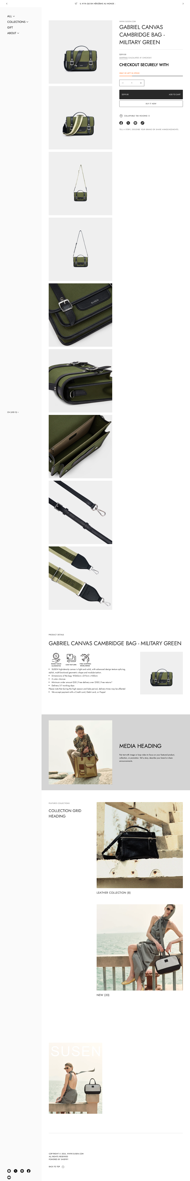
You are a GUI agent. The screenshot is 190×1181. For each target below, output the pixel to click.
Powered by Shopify (58, 1159)
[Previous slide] (7, 3)
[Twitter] (15, 1171)
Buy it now (151, 103)
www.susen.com (127, 21)
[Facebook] (28, 1171)
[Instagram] (9, 1171)
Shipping (123, 57)
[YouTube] (9, 1177)
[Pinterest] (22, 1171)
